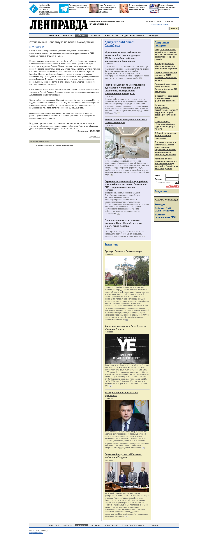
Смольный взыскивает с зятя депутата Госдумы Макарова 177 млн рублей (166, 88)
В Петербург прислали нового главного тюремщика (165, 135)
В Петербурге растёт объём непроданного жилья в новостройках (166, 66)
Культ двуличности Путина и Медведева (55, 145)
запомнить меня (164, 183)
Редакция (161, 191)
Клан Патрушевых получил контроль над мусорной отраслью (107, 8)
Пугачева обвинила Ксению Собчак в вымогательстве (138, 7)
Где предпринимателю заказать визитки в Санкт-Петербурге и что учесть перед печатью (123, 223)
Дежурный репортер (162, 44)
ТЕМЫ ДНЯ (54, 35)
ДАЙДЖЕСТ (81, 35)
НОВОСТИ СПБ (111, 35)
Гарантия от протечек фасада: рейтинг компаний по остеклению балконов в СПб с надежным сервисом (126, 184)
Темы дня (111, 244)
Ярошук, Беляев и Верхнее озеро (123, 251)
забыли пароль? (172, 187)
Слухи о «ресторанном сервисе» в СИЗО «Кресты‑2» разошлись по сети (166, 76)
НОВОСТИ (68, 35)
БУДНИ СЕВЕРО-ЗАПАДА (133, 35)
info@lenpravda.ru (159, 24)
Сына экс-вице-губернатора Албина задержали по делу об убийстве (165, 125)
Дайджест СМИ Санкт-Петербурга (119, 44)
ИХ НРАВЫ (96, 35)
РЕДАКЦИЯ (154, 35)
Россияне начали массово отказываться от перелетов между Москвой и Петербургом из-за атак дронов (166, 164)
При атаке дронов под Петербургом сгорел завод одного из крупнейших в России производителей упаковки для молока (165, 148)
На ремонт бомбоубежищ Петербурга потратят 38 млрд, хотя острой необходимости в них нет (166, 111)
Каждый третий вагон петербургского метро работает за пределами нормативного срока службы (166, 54)
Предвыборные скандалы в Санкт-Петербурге (167, 7)
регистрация (174, 185)
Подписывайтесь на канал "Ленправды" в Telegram (78, 7)
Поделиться (94, 136)
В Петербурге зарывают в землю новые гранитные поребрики (166, 98)
